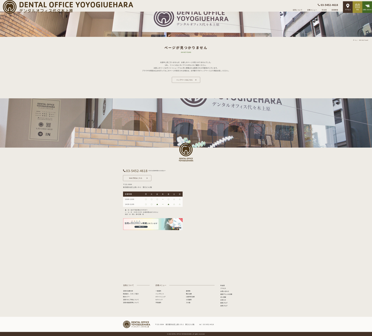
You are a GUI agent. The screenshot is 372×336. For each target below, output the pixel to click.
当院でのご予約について (131, 300)
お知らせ (223, 300)
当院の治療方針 (128, 291)
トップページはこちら (184, 80)
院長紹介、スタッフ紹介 (131, 294)
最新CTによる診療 (226, 294)
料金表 (324, 10)
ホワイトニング (160, 297)
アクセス (348, 10)
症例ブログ (224, 306)
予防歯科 (158, 302)
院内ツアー (126, 297)
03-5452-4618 (137, 170)
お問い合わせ (367, 10)
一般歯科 (158, 291)
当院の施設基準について (131, 302)
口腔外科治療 (190, 297)
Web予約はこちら (135, 178)
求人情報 (223, 297)
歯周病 (188, 291)
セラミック (159, 300)
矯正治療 (189, 294)
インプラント (159, 294)
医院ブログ (224, 303)
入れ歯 (188, 302)
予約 (357, 10)
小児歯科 (189, 300)
